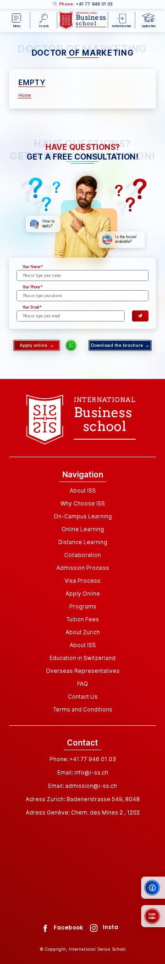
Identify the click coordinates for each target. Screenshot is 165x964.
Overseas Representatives (83, 670)
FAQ (82, 683)
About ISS (83, 490)
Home (24, 95)
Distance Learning (82, 542)
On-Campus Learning (83, 516)
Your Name (31, 266)
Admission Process (82, 567)
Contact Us (83, 696)
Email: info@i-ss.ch (82, 772)
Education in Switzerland (83, 657)
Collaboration (82, 554)
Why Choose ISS (82, 503)
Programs (82, 606)
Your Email (30, 307)
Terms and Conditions (82, 709)
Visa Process (82, 580)
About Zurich (83, 632)
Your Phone (31, 287)
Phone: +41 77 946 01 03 (83, 759)
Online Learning (82, 529)
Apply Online (83, 593)
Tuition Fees (82, 619)
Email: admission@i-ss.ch (82, 785)
